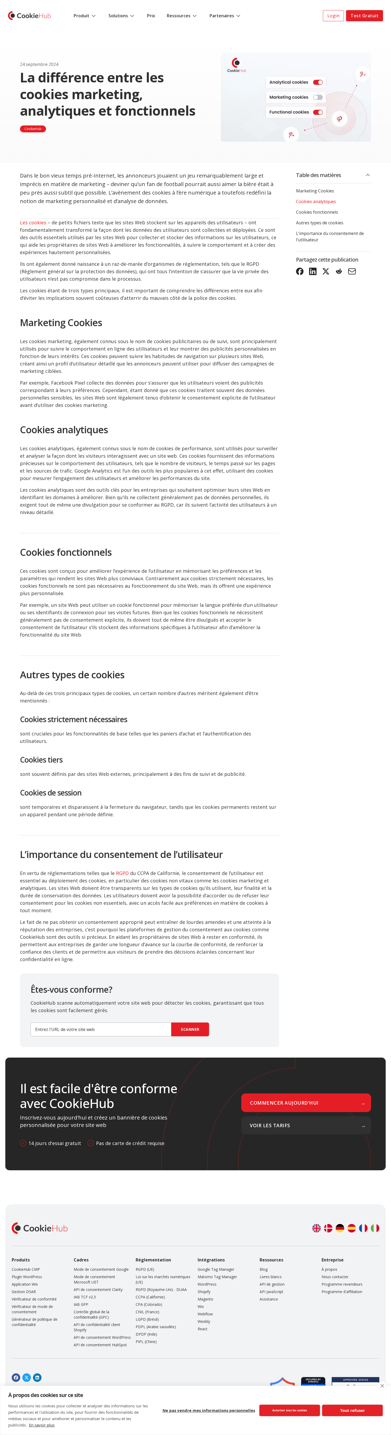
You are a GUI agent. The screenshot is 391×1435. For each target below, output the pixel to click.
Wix (201, 1306)
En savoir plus (42, 1425)
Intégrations (211, 1260)
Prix (151, 16)
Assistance (269, 1299)
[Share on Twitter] (326, 271)
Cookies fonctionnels (317, 212)
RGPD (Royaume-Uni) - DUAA (161, 1289)
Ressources (178, 16)
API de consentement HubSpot (100, 1344)
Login (333, 16)
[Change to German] (340, 1228)
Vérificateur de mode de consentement (32, 1309)
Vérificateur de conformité (34, 1299)
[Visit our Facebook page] (16, 1377)
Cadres (81, 1260)
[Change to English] (316, 1228)
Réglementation (153, 1260)
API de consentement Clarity (98, 1289)
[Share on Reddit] (339, 271)
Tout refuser (352, 1410)
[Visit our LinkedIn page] (37, 1377)
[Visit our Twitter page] (26, 1377)
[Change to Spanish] (351, 1228)
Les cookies (33, 222)
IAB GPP (81, 1304)
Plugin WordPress (27, 1276)
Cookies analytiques (316, 201)
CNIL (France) (147, 1311)
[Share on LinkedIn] (313, 271)
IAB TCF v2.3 (85, 1296)
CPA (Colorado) (149, 1304)
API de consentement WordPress (102, 1337)
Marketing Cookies (315, 191)
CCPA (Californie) (150, 1296)
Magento (205, 1299)
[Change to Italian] (375, 1228)
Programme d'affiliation (342, 1291)
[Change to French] (363, 1228)
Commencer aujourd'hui (284, 1103)
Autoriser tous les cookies (289, 1410)
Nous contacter (335, 1276)
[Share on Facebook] (300, 271)
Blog (264, 1269)
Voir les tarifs (270, 1125)
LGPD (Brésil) (147, 1319)
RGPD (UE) (145, 1269)
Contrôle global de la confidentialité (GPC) (91, 1314)
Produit (81, 16)
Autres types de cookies (319, 223)
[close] (382, 1385)
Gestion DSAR (24, 1291)
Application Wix (25, 1284)
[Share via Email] (352, 271)
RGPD (122, 873)
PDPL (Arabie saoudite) (156, 1326)
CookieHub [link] (32, 129)
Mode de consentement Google (101, 1269)
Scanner (190, 1029)
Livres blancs (271, 1276)
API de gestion (272, 1284)
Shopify (204, 1291)
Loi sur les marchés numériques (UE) (163, 1279)
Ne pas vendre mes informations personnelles (209, 1410)
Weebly (204, 1321)
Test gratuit (364, 16)
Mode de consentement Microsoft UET (94, 1279)
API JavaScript (271, 1291)
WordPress (207, 1284)
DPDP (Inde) (146, 1334)
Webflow (205, 1313)
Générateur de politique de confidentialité (34, 1322)
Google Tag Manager (216, 1269)
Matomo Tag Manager (217, 1276)
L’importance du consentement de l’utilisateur (330, 236)
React (202, 1328)
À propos (329, 1269)
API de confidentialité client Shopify (97, 1327)
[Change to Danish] (328, 1228)
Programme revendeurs (342, 1284)
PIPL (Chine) (146, 1341)
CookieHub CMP (26, 1269)
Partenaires (222, 16)
